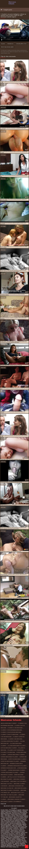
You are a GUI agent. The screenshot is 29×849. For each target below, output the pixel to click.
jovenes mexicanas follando (9, 772)
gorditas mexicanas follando (10, 761)
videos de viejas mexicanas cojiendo (7, 46)
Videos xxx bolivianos (7, 817)
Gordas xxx (15, 847)
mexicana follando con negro (10, 790)
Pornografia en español (15, 810)
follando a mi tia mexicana (16, 750)
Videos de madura (15, 821)
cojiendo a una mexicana (15, 727)
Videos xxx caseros (10, 839)
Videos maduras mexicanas (17, 831)
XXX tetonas (9, 829)
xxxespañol (4, 838)
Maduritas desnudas (6, 813)
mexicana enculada (20, 788)
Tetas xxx (17, 833)
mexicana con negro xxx (16, 786)
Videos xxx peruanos (6, 844)
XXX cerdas (9, 847)
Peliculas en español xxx (7, 843)
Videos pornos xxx (5, 836)
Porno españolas (5, 832)
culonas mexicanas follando (17, 745)
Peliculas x (7, 814)
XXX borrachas (17, 819)
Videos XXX (8, 812)
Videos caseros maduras (14, 838)
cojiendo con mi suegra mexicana (11, 732)
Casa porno (3, 43)
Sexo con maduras (16, 832)
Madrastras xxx (11, 845)
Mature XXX (9, 826)
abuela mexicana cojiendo (9, 723)
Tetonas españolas (6, 825)
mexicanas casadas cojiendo (16, 799)
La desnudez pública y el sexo (21, 43)
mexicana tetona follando (9, 794)
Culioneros (16, 829)
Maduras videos (19, 820)
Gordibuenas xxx (21, 839)
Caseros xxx (9, 811)
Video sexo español (17, 825)
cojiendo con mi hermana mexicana (11, 730)
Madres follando (17, 811)
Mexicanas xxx (23, 812)
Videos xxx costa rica (21, 842)
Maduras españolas (20, 843)
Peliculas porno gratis (18, 826)
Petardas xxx (23, 837)
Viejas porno (9, 819)
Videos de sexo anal (9, 820)
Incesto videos (5, 810)
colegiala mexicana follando (10, 741)
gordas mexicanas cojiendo (16, 754)
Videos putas (14, 814)
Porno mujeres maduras (12, 827)
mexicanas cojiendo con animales (11, 801)
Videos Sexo (9, 818)
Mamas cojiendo (5, 841)
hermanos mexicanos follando (17, 765)
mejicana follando (6, 779)
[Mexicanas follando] (26, 846)
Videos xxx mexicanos (9, 833)
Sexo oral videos (10, 842)
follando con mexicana (8, 752)
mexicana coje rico (6, 783)
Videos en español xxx (19, 835)
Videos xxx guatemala (15, 823)
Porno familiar (9, 835)
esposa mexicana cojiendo (9, 748)
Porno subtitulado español (19, 824)
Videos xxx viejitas (19, 817)
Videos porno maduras (22, 816)
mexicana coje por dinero (18, 781)
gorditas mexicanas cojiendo (17, 759)
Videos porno (14, 830)
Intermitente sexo (10, 43)
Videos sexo (21, 830)
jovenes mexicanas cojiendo (16, 770)
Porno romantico (5, 831)
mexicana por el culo (17, 792)
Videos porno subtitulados (12, 837)
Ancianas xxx (15, 812)
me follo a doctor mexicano (16, 777)
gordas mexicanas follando (9, 756)
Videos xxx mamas (18, 818)
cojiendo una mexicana (15, 739)
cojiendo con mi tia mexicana (9, 734)
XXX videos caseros (10, 816)
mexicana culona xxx (7, 788)
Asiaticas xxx (16, 844)
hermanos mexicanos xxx (8, 768)
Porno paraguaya (16, 836)
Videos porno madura (15, 841)
